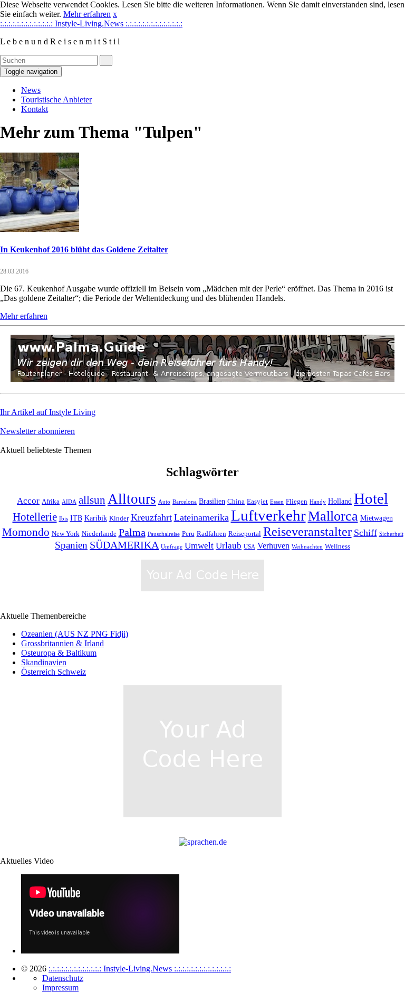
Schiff (365, 532)
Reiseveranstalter (307, 531)
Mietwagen (376, 518)
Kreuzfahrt (151, 517)
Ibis (63, 519)
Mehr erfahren (87, 14)
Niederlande (99, 533)
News (31, 90)
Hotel (371, 498)
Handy (318, 502)
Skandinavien (43, 662)
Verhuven (273, 545)
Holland (340, 501)
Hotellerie (35, 517)
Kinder (119, 518)
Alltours (132, 499)
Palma (132, 532)
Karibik (95, 518)
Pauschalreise (164, 534)
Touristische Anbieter (56, 99)
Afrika (51, 501)
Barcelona (184, 502)
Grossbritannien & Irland (62, 643)
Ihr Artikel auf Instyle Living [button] (47, 412)
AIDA (69, 502)
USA (249, 547)
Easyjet (257, 501)
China (236, 501)
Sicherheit (391, 534)
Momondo (26, 532)
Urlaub (229, 546)
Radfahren (211, 533)
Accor (28, 501)
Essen (277, 502)
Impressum (60, 987)
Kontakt (34, 109)
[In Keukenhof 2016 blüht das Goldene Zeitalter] (39, 228)
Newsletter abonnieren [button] (37, 431)
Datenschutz (62, 978)
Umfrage (171, 547)
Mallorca (333, 516)
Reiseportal (244, 533)
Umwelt (199, 546)
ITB (76, 518)
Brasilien (212, 501)
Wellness (337, 546)
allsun (92, 500)
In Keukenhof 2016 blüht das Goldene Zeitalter (84, 249)
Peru (188, 533)
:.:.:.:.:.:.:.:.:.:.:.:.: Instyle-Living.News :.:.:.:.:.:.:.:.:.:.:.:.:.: (91, 23)
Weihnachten (307, 547)
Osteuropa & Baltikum (59, 652)
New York (66, 533)
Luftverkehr (268, 515)
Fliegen (296, 501)
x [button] (115, 14)
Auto (164, 502)
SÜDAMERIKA (124, 545)
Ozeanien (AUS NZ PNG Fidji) (74, 633)
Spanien (71, 545)
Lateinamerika (201, 517)
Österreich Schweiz (53, 671)
